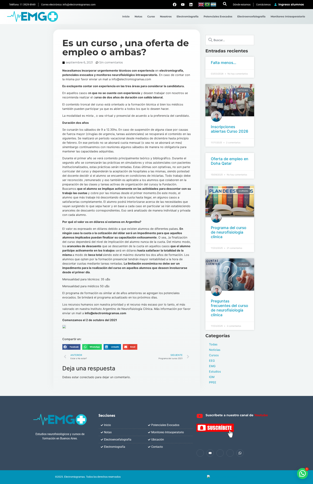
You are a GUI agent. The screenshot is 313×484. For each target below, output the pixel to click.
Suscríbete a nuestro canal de (237, 415)
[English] (201, 4)
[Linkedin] (191, 4)
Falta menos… (223, 62)
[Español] (213, 4)
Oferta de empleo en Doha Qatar (229, 161)
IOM (211, 377)
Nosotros (166, 16)
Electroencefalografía (251, 16)
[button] (71, 347)
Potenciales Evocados (218, 16)
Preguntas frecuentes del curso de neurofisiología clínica (229, 308)
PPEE (212, 382)
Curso (151, 16)
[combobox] (229, 40)
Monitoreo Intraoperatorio (288, 16)
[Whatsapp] (240, 453)
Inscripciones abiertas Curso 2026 (229, 129)
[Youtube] (182, 4)
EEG (212, 360)
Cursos (214, 355)
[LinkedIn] (220, 453)
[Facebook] (174, 4)
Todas (213, 344)
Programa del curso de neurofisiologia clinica (228, 232)
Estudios (215, 371)
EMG (212, 366)
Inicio (126, 16)
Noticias (214, 350)
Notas (138, 16)
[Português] (207, 4)
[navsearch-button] (224, 4)
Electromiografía (188, 16)
